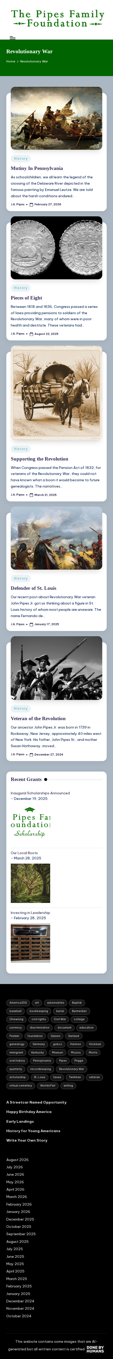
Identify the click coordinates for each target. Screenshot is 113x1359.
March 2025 (16, 1278)
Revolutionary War (71, 1069)
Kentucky (37, 1052)
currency (15, 1027)
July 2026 (14, 1167)
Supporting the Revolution (39, 459)
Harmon (75, 1044)
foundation (35, 1036)
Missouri (57, 1052)
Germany (39, 1044)
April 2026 (15, 1189)
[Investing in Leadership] (30, 943)
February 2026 (19, 1204)
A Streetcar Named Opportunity (36, 1102)
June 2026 (15, 1174)
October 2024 (19, 1316)
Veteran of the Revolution (38, 718)
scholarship (17, 1077)
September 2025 (21, 1234)
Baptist (77, 1002)
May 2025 (15, 1263)
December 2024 (20, 1301)
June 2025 (15, 1256)
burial (60, 1011)
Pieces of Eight (26, 298)
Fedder (14, 1036)
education (86, 1027)
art (37, 1002)
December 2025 (20, 1219)
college (79, 1019)
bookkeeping (39, 1011)
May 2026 (15, 1182)
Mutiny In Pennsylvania (37, 168)
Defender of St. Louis (33, 588)
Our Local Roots (24, 852)
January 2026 (18, 1211)
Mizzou (76, 1052)
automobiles (55, 1002)
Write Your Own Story (26, 1140)
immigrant (16, 1052)
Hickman (95, 1044)
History (21, 158)
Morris (93, 1052)
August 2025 (17, 1241)
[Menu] (12, 37)
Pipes (62, 1060)
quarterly (15, 1069)
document (64, 1027)
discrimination (39, 1027)
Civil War (60, 1019)
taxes (57, 1077)
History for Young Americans (33, 1130)
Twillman (75, 1077)
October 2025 (18, 1226)
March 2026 (16, 1196)
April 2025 (15, 1271)
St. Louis (39, 1077)
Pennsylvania (42, 1060)
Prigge (78, 1060)
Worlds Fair (47, 1085)
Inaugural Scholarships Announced (40, 793)
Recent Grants (26, 779)
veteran (94, 1077)
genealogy (16, 1044)
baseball (15, 1011)
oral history (17, 1060)
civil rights (39, 1019)
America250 (18, 1002)
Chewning (16, 1019)
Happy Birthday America (29, 1111)
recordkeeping (40, 1069)
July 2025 (14, 1248)
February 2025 (19, 1286)
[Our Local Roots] (30, 883)
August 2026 (17, 1159)
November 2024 (20, 1308)
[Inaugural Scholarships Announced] (30, 823)
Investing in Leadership (30, 912)
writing (68, 1085)
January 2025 (18, 1293)
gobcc (57, 1044)
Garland (73, 1036)
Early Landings (20, 1121)
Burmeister (79, 1011)
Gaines (55, 1036)
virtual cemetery (20, 1085)
